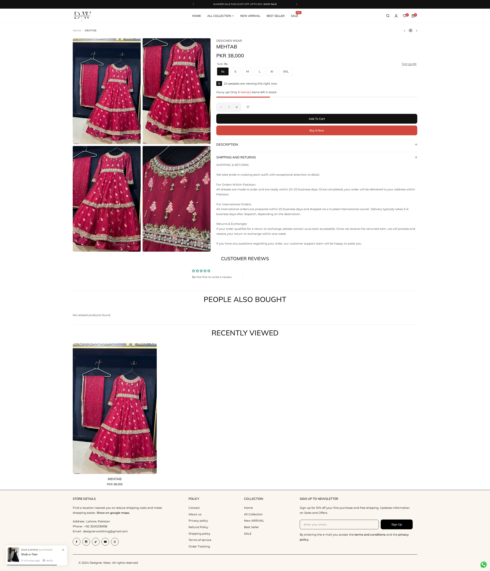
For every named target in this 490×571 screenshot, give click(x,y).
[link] (63, 549)
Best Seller (251, 527)
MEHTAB (115, 479)
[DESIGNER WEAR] (82, 15)
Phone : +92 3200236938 (90, 526)
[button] (193, 4)
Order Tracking (199, 546)
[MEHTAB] (115, 408)
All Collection (253, 514)
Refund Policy (198, 527)
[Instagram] (86, 542)
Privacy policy (198, 520)
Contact (194, 508)
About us (195, 514)
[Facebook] (76, 542)
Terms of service (200, 540)
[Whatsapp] (115, 542)
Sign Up (396, 524)
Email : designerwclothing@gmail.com (100, 531)
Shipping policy (199, 533)
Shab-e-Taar (29, 554)
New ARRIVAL (254, 520)
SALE (248, 533)
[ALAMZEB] (13, 561)
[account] (396, 16)
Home (77, 30)
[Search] (388, 16)
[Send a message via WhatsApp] (483, 564)
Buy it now (317, 130)
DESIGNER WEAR (229, 40)
